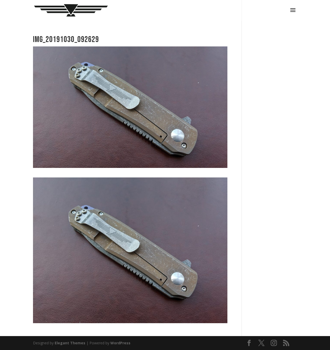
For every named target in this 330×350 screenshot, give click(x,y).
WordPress (120, 342)
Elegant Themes (70, 342)
